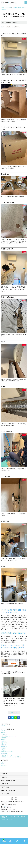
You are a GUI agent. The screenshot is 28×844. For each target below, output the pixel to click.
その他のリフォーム (7, 755)
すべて (3, 725)
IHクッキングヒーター (7, 751)
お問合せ (10, 841)
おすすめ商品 (5, 787)
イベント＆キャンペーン (8, 780)
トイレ (3, 739)
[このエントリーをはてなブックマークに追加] (18, 717)
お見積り (17, 841)
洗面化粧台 (4, 737)
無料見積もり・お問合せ (8, 790)
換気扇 (3, 748)
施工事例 (4, 777)
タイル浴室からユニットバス (9, 736)
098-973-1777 (7, 806)
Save (25, 38)
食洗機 (3, 750)
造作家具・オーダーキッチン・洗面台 (11, 757)
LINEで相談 (3, 841)
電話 (25, 841)
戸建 (3, 763)
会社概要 (4, 773)
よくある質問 (5, 794)
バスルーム (4, 734)
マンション (4, 765)
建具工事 (4, 744)
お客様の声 (5, 784)
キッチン (4, 732)
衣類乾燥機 (4, 753)
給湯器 (3, 741)
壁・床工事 (4, 743)
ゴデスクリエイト (10, 819)
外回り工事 (4, 746)
